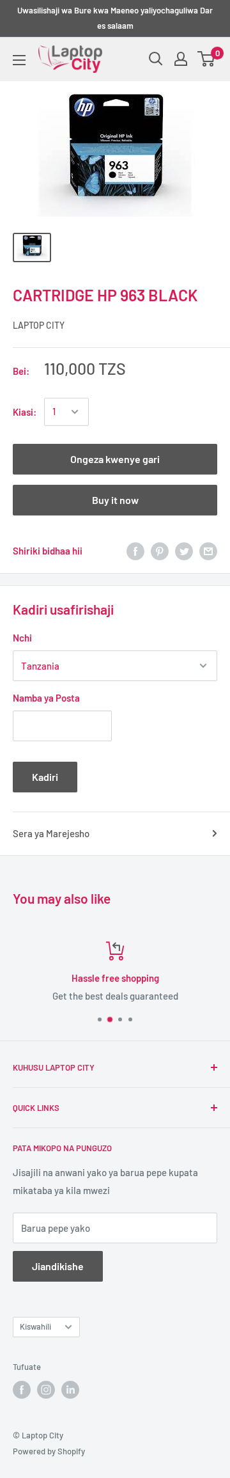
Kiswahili (35, 1326)
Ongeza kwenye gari (115, 459)
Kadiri (45, 777)
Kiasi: (24, 412)
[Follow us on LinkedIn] (70, 1390)
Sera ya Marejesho (51, 833)
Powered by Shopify (49, 1451)
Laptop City (39, 325)
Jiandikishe (58, 1266)
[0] (207, 59)
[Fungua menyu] (19, 60)
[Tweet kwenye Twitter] (184, 550)
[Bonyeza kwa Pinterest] (160, 550)
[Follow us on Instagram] (46, 1390)
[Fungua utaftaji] (156, 59)
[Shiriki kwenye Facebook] (135, 550)
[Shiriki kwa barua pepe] (208, 550)
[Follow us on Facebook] (22, 1390)
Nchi (22, 637)
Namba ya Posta (46, 698)
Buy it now (115, 500)
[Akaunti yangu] (180, 59)
